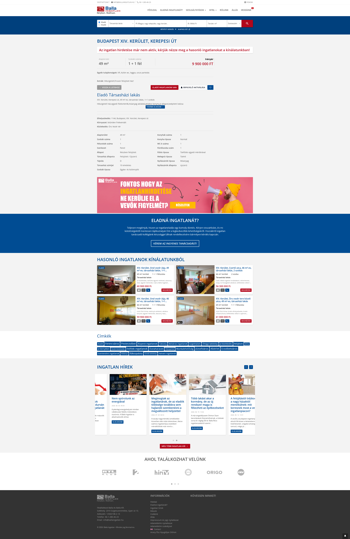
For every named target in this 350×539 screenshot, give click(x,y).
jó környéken (104, 349)
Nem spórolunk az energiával (110, 400)
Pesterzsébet (128, 343)
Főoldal (152, 10)
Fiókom (248, 2)
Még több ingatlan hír (174, 446)
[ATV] (241, 472)
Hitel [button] (212, 10)
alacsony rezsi (160, 313)
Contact (157, 529)
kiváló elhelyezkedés (235, 311)
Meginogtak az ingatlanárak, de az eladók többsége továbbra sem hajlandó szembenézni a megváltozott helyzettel (155, 405)
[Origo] (214, 472)
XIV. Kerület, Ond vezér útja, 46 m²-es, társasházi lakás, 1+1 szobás (153, 301)
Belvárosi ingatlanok (178, 343)
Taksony (163, 343)
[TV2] (135, 472)
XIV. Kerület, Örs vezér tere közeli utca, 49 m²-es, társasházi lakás (233, 300)
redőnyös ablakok (155, 311)
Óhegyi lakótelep (210, 343)
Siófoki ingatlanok (137, 348)
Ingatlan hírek (115, 367)
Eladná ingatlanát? (171, 10)
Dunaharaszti (156, 348)
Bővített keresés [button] (167, 29)
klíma (247, 344)
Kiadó (103, 25)
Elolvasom (105, 422)
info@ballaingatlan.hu (123, 2)
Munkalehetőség (184, 348)
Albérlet (214, 348)
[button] (345, 536)
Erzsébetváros (229, 348)
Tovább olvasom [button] (154, 107)
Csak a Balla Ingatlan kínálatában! (228, 280)
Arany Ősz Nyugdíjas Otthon (163, 532)
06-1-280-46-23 (144, 2)
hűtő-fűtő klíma (142, 311)
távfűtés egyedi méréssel (156, 280)
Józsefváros (201, 348)
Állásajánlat (169, 349)
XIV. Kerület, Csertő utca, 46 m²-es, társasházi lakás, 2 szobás (233, 269)
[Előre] (251, 367)
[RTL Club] (109, 472)
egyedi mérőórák (147, 283)
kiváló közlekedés (118, 349)
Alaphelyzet (183, 29)
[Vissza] (246, 367)
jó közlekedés (141, 280)
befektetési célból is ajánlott (236, 313)
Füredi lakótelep (151, 353)
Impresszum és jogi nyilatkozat (164, 520)
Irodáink (247, 9)
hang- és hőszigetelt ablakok (226, 283)
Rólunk (224, 10)
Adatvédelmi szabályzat (161, 526)
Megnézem (167, 290)
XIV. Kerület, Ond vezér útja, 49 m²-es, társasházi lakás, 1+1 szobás (153, 270)
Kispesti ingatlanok (147, 343)
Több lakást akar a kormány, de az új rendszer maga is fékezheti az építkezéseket (194, 403)
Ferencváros (112, 343)
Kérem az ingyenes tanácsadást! (175, 243)
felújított (238, 343)
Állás (235, 10)
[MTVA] (188, 472)
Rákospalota (136, 353)
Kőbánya (124, 353)
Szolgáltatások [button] (195, 10)
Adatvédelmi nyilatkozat (161, 523)
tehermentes (244, 280)
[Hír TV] (162, 472)
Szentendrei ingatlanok (108, 353)
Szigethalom (194, 343)
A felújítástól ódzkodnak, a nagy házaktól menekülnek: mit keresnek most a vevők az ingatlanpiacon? (234, 405)
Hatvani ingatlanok (167, 353)
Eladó (103, 22)
